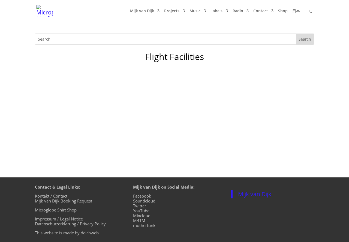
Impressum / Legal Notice (59, 219)
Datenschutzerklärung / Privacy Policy (70, 223)
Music (194, 11)
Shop (283, 11)
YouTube (141, 210)
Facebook (142, 196)
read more (51, 131)
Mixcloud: (142, 215)
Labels (216, 11)
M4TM (139, 220)
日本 (296, 11)
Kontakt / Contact (51, 196)
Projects (171, 11)
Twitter (139, 205)
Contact (260, 11)
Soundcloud (144, 201)
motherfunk (144, 225)
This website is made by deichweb (67, 232)
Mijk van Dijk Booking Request (63, 201)
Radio (238, 11)
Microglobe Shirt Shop (56, 210)
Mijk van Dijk (142, 11)
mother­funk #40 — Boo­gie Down (84, 94)
